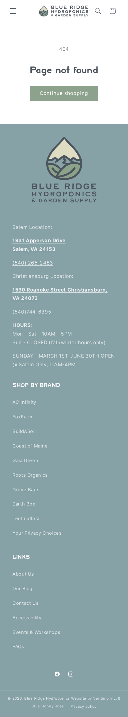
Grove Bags (25, 489)
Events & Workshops (36, 632)
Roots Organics (30, 475)
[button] (13, 11)
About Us (23, 574)
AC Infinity (24, 402)
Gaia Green (25, 460)
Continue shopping (64, 93)
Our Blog (22, 588)
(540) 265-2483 (32, 263)
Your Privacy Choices (37, 533)
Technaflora (26, 518)
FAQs (18, 646)
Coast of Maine (30, 446)
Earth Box (23, 504)
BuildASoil (23, 431)
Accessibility (26, 618)
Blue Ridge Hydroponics (47, 698)
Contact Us (25, 603)
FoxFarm (22, 417)
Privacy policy (84, 706)
